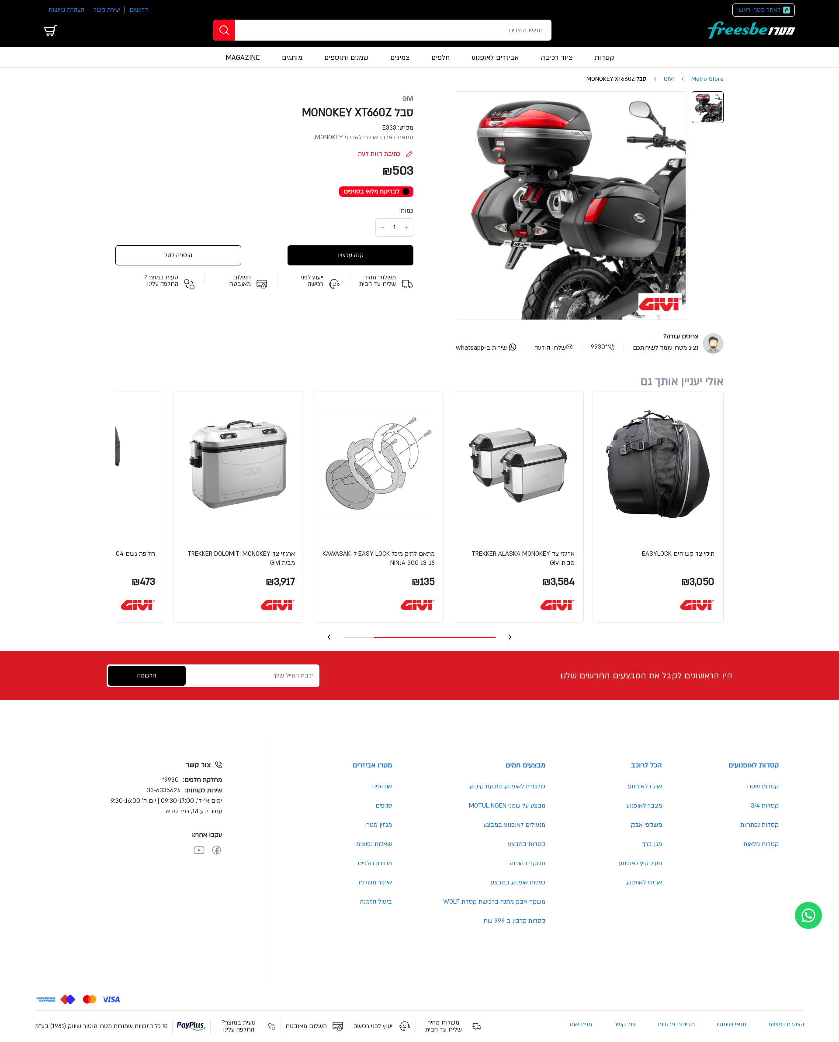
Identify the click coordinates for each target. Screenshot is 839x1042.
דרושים (138, 10)
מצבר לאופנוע (644, 805)
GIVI (669, 79)
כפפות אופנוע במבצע (518, 882)
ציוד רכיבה (556, 57)
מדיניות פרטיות (676, 1024)
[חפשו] (224, 30)
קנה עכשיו (351, 255)
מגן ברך (652, 844)
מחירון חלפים (374, 863)
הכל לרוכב (646, 765)
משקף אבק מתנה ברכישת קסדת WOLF (494, 902)
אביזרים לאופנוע (495, 57)
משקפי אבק (646, 825)
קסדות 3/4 (765, 805)
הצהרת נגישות (66, 10)
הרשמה (146, 675)
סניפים (383, 805)
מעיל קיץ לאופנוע (640, 863)
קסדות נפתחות (759, 825)
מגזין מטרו (378, 825)
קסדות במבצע (526, 844)
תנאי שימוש (731, 1024)
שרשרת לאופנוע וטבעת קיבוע (507, 786)
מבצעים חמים (525, 765)
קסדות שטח (763, 786)
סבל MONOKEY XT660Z (616, 79)
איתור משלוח (375, 882)
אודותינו (382, 786)
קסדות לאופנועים (753, 765)
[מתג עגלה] (50, 30)
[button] (658, 507)
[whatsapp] (808, 915)
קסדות (604, 57)
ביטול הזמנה (376, 902)
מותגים (292, 57)
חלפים (440, 57)
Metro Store (707, 79)
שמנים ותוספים (346, 57)
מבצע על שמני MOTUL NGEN (507, 805)
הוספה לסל (178, 255)
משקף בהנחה (527, 863)
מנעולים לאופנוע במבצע (514, 825)
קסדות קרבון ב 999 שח (514, 921)
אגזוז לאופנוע (644, 882)
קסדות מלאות (761, 844)
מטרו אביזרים (372, 765)
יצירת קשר (107, 10)
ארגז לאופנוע (645, 786)
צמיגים (399, 57)
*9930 (599, 347)
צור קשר (625, 1024)
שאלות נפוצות (374, 844)
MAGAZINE (242, 57)
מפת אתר (580, 1024)
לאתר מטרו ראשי (758, 10)
